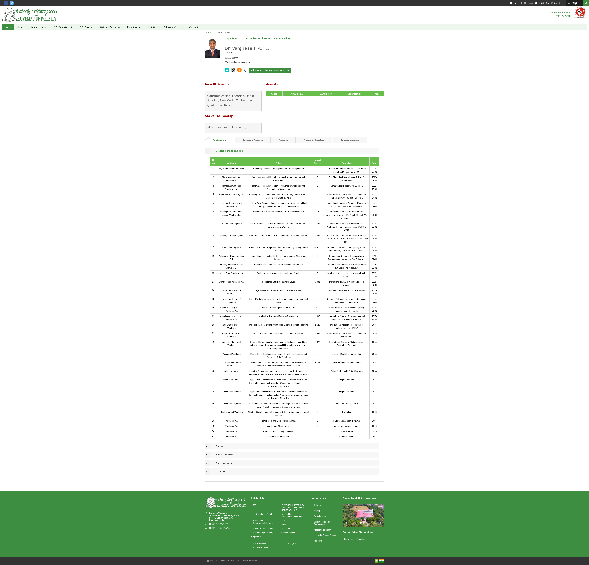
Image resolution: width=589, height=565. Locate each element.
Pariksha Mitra (320, 516)
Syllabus (317, 505)
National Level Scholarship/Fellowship (291, 515)
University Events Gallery (325, 535)
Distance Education (110, 27)
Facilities (152, 27)
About (20, 27)
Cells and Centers (173, 27)
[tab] (219, 140)
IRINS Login (528, 3)
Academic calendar (322, 530)
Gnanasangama (288, 532)
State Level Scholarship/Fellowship (263, 521)
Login (515, 3)
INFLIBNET (286, 528)
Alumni (317, 511)
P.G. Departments (63, 27)
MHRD (284, 524)
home (208, 33)
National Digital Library (263, 532)
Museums (318, 541)
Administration (39, 27)
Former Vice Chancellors (355, 539)
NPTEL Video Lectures (263, 528)
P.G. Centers (86, 27)
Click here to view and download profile (270, 70)
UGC (283, 520)
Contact (193, 27)
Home (8, 27)
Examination (134, 27)
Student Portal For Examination (322, 523)
